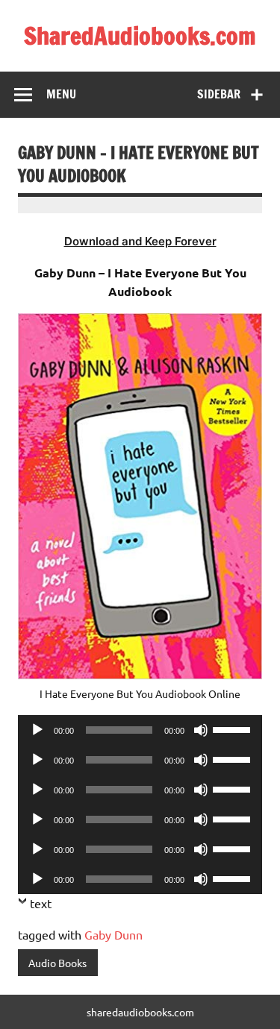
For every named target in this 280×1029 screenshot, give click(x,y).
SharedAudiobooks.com (140, 36)
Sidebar (218, 94)
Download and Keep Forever (140, 241)
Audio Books (57, 962)
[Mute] (200, 730)
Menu (61, 94)
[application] (140, 730)
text (41, 903)
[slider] (234, 728)
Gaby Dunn (113, 934)
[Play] (37, 730)
